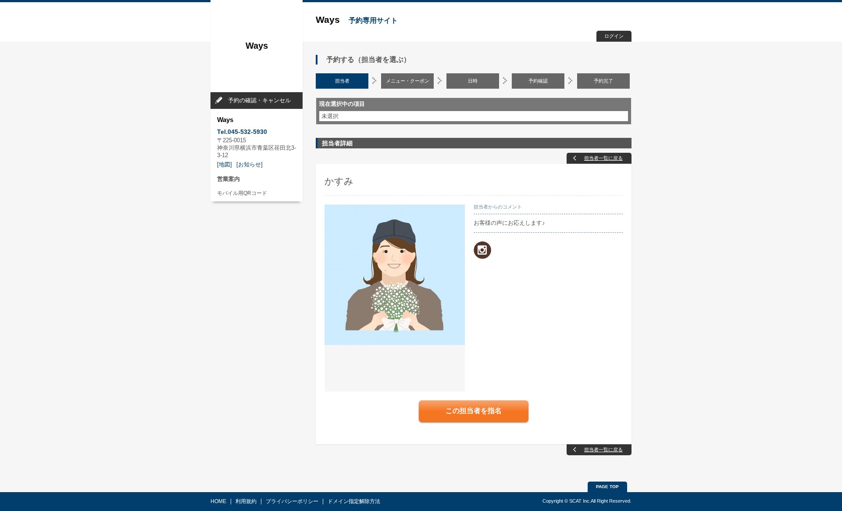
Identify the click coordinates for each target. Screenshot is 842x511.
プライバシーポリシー (292, 501)
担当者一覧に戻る (603, 158)
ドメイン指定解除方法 (354, 501)
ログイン (614, 36)
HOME (218, 501)
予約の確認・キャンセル (259, 100)
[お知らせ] (249, 164)
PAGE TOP (607, 486)
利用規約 (246, 501)
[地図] (224, 164)
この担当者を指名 (474, 410)
